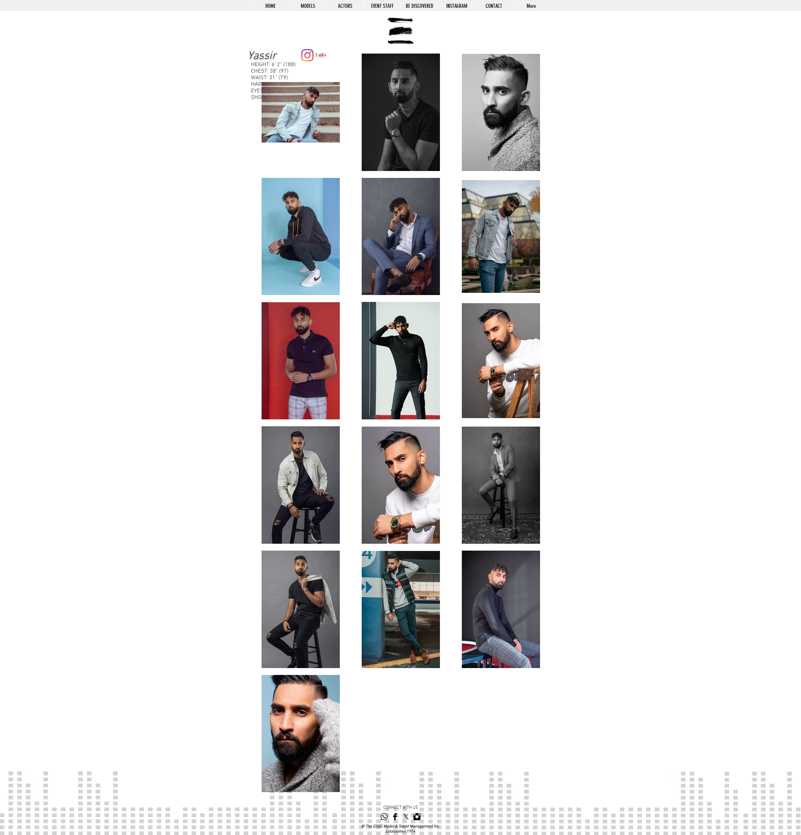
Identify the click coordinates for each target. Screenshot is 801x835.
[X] (406, 816)
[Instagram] (307, 55)
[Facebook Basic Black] (395, 816)
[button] (307, 6)
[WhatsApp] (384, 816)
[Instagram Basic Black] (417, 816)
